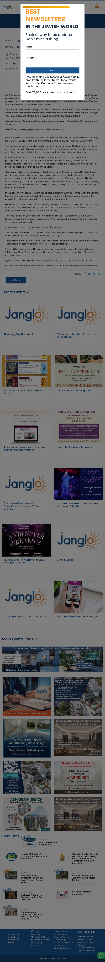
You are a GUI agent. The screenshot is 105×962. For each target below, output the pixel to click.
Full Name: (31, 57)
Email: (29, 46)
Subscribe (52, 70)
